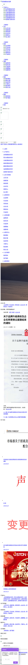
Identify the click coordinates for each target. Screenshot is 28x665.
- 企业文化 (22, 605)
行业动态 (8, 47)
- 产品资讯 (9, 613)
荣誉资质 (8, 31)
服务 (4, 77)
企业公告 (8, 50)
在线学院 (8, 82)
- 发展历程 (11, 605)
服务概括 (8, 78)
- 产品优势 (17, 617)
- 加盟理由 (22, 617)
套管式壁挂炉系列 (10, 16)
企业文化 (8, 33)
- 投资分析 (11, 617)
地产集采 (8, 97)
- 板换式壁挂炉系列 (15, 598)
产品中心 (6, 7)
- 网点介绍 (9, 626)
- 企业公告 (22, 611)
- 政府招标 (6, 630)
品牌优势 (8, 63)
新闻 (4, 43)
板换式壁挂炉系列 (10, 14)
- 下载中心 (22, 624)
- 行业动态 (11, 611)
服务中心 (15, 144)
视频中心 (8, 35)
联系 (4, 104)
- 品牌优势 (6, 617)
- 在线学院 (17, 624)
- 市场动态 (17, 611)
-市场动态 (17, 304)
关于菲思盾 (7, 174)
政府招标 (8, 96)
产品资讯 (8, 54)
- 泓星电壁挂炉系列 (12, 600)
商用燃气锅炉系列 (10, 19)
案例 (4, 94)
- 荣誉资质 (17, 605)
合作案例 (6, 252)
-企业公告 (22, 304)
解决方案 (8, 80)
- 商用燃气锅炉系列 (22, 600)
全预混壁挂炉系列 (10, 9)
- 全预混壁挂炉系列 (8, 597)
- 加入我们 (9, 607)
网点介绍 (8, 87)
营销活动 (8, 52)
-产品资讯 (9, 306)
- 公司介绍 (6, 605)
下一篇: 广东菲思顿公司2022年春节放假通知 (14, 417)
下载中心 (8, 83)
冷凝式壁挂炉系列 (10, 12)
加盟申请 (8, 69)
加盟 (4, 61)
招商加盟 (10, 144)
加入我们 (8, 36)
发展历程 (8, 29)
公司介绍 (8, 28)
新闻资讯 (6, 194)
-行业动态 (11, 304)
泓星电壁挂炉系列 (10, 17)
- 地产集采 (11, 630)
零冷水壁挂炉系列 (10, 10)
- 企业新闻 (6, 611)
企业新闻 (8, 45)
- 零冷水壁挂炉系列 (18, 597)
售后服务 (8, 85)
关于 (4, 26)
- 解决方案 (11, 624)
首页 (2, 144)
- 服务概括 (6, 624)
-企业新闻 (5, 304)
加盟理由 (8, 68)
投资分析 (8, 64)
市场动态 (8, 49)
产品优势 (8, 66)
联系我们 (20, 144)
